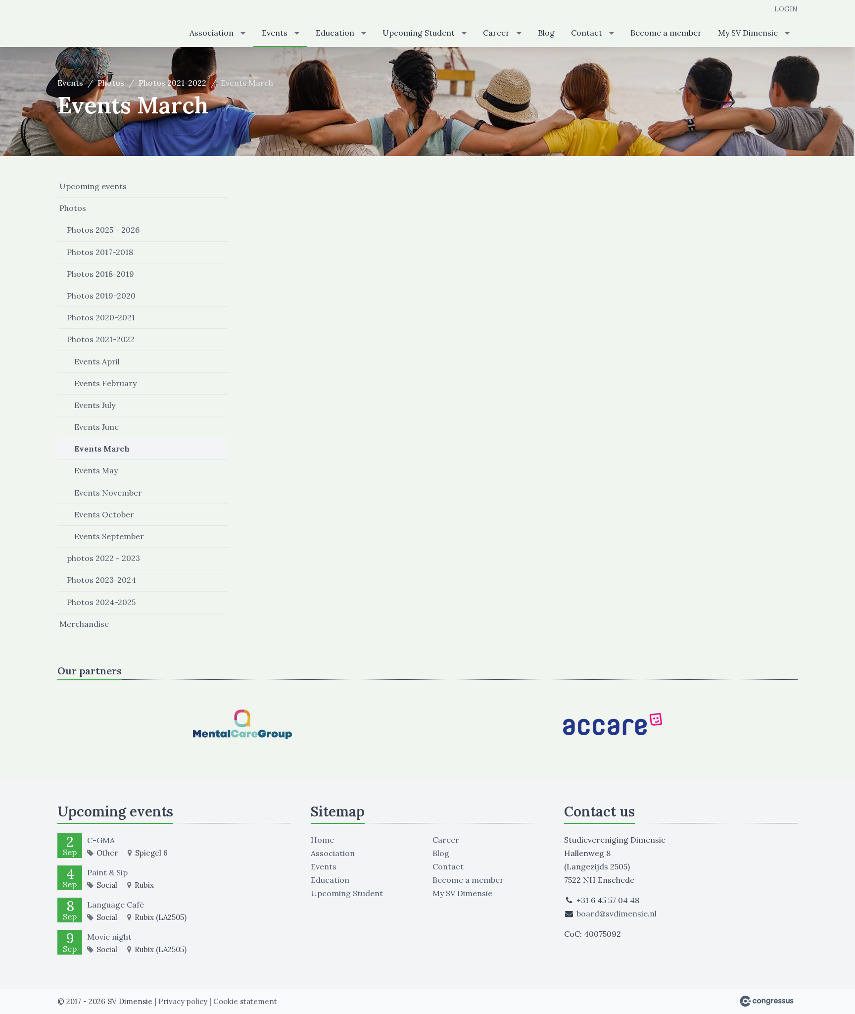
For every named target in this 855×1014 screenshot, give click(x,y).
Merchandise (84, 624)
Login (786, 8)
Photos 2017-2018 (100, 252)
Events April (97, 361)
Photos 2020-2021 (101, 317)
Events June (96, 427)
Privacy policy (182, 1001)
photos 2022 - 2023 (103, 558)
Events (274, 33)
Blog (546, 33)
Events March (102, 449)
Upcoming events (93, 186)
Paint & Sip (107, 872)
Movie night (109, 937)
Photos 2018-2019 (100, 274)
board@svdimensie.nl (616, 913)
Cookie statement (245, 1001)
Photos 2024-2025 (101, 602)
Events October (104, 514)
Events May (96, 470)
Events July (94, 405)
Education (335, 33)
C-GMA (101, 840)
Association (212, 33)
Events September (109, 536)
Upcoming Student (418, 33)
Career (496, 33)
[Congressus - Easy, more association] (767, 1001)
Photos (110, 83)
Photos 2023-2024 (101, 580)
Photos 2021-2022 (172, 83)
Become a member (666, 33)
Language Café (115, 905)
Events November (108, 493)
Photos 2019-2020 (101, 296)
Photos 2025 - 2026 (103, 230)
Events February (105, 383)
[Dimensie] (106, 24)
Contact (586, 33)
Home (322, 840)
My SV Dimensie (748, 33)
